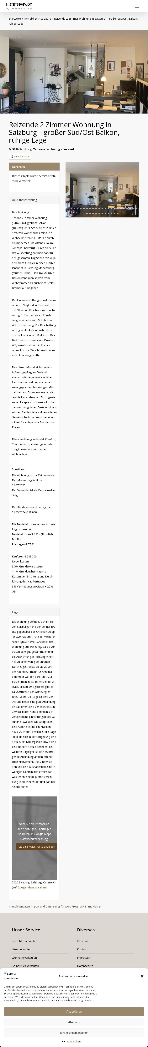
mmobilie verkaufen (25, 941)
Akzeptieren (74, 1011)
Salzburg (45, 18)
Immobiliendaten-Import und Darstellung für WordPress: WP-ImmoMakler (55, 906)
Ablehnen (74, 1022)
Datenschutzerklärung (34, 839)
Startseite (15, 18)
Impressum (84, 957)
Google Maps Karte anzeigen (37, 846)
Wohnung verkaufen (24, 957)
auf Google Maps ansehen (29, 887)
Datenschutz (74, 1041)
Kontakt (82, 949)
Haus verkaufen (21, 949)
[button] (142, 976)
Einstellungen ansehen (74, 1032)
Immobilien (31, 18)
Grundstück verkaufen (25, 966)
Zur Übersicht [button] (21, 156)
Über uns (82, 941)
